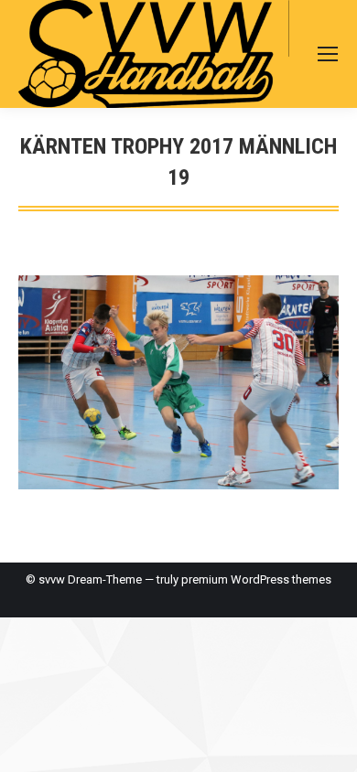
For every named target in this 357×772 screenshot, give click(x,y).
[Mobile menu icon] (328, 54)
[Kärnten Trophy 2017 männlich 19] (178, 381)
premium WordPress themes (256, 579)
